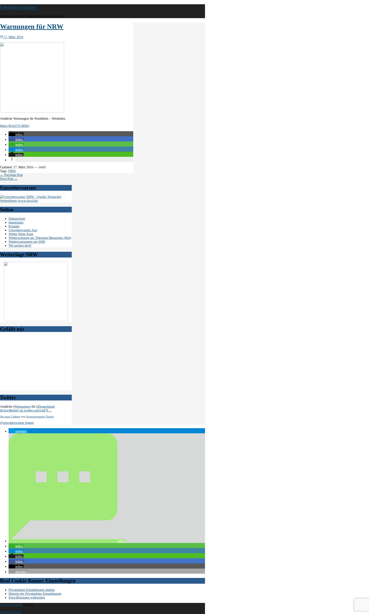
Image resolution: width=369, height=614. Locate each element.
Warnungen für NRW (31, 26)
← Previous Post (11, 175)
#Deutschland (45, 406)
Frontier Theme (10, 612)
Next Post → (9, 178)
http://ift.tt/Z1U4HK (14, 126)
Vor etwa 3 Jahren (10, 416)
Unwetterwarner (18, 7)
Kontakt (14, 226)
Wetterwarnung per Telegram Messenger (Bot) (40, 238)
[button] (16, 134)
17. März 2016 (13, 37)
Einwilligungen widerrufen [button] (27, 597)
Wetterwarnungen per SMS (27, 241)
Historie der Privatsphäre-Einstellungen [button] (35, 593)
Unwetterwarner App (23, 230)
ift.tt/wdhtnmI (9, 410)
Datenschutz (17, 218)
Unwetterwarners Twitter (40, 416)
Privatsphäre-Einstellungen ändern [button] (32, 590)
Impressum (16, 222)
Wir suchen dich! (20, 245)
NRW (12, 171)
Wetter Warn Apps (21, 234)
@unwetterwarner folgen (17, 423)
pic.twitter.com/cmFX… (35, 410)
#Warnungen (22, 406)
